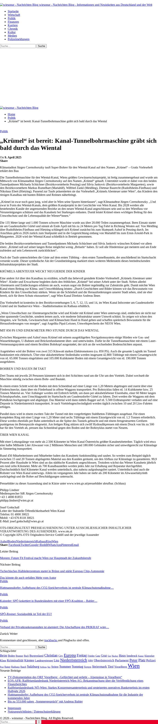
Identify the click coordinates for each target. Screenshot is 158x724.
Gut (109, 656)
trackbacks (51, 640)
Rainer (7, 667)
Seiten (55, 666)
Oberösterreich (104, 660)
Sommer (65, 666)
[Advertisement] (79, 77)
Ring (49, 541)
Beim (3, 655)
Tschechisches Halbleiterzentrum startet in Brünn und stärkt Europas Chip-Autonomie (52, 571)
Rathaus (41, 541)
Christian (51, 655)
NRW (90, 660)
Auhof (4, 541)
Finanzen (13, 21)
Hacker (115, 656)
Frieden (91, 655)
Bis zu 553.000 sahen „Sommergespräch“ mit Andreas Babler (45, 701)
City (60, 655)
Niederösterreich (26, 541)
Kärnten (29, 660)
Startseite (13, 11)
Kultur (12, 32)
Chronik (13, 28)
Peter (133, 660)
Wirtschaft (14, 14)
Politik (12, 18)
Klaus (3, 660)
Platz (141, 660)
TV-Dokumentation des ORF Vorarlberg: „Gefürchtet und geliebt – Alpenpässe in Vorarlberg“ (65, 677)
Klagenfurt (149, 655)
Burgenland (36, 655)
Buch (26, 655)
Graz (104, 655)
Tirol (110, 666)
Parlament (122, 660)
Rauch (23, 666)
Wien (55, 541)
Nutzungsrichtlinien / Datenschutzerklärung (34, 711)
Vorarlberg (120, 666)
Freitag (82, 655)
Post (2, 667)
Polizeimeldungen (18, 39)
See (48, 667)
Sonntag (77, 666)
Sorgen (87, 666)
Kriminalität (15, 660)
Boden (12, 541)
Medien (12, 35)
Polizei (151, 660)
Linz (56, 660)
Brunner (19, 656)
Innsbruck (132, 655)
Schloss (43, 667)
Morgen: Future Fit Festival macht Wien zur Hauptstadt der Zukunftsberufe (45, 558)
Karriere (13, 25)
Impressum (14, 708)
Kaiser (141, 656)
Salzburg (33, 666)
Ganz (97, 655)
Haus (122, 655)
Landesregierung (44, 660)
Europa (70, 655)
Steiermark (99, 666)
